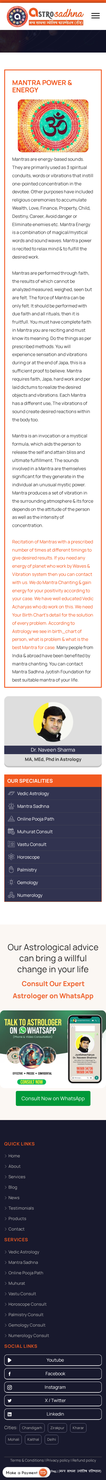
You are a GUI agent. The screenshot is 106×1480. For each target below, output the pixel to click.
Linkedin (55, 1414)
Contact (16, 1229)
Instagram (55, 1387)
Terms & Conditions (27, 1460)
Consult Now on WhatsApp (53, 1098)
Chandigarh (32, 1427)
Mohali (13, 1439)
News (14, 1198)
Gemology (27, 882)
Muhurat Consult (35, 831)
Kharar (78, 1427)
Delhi (51, 1439)
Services (16, 1177)
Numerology (29, 895)
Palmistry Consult (26, 1315)
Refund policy (84, 1460)
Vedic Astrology (33, 793)
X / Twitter (55, 1400)
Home (14, 1156)
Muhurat (16, 1283)
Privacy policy (58, 1460)
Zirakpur (57, 1427)
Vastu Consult (31, 844)
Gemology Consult (27, 1325)
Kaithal (33, 1439)
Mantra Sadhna (33, 806)
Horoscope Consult (27, 1304)
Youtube (55, 1360)
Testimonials (21, 1208)
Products (17, 1218)
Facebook (55, 1373)
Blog (12, 1187)
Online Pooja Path (35, 819)
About (14, 1166)
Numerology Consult (28, 1335)
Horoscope (28, 857)
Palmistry (27, 870)
